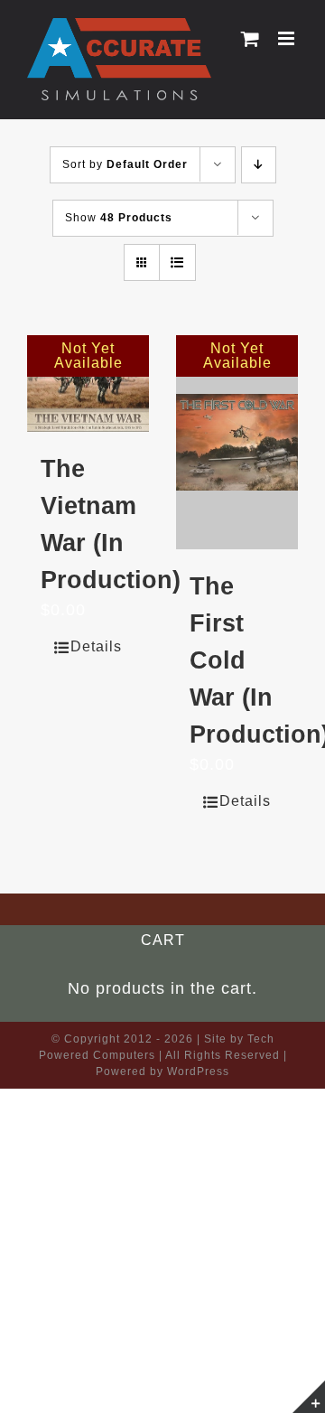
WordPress (198, 1071)
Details (96, 646)
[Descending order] (258, 164)
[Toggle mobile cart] (250, 38)
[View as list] (177, 262)
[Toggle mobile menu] (288, 38)
